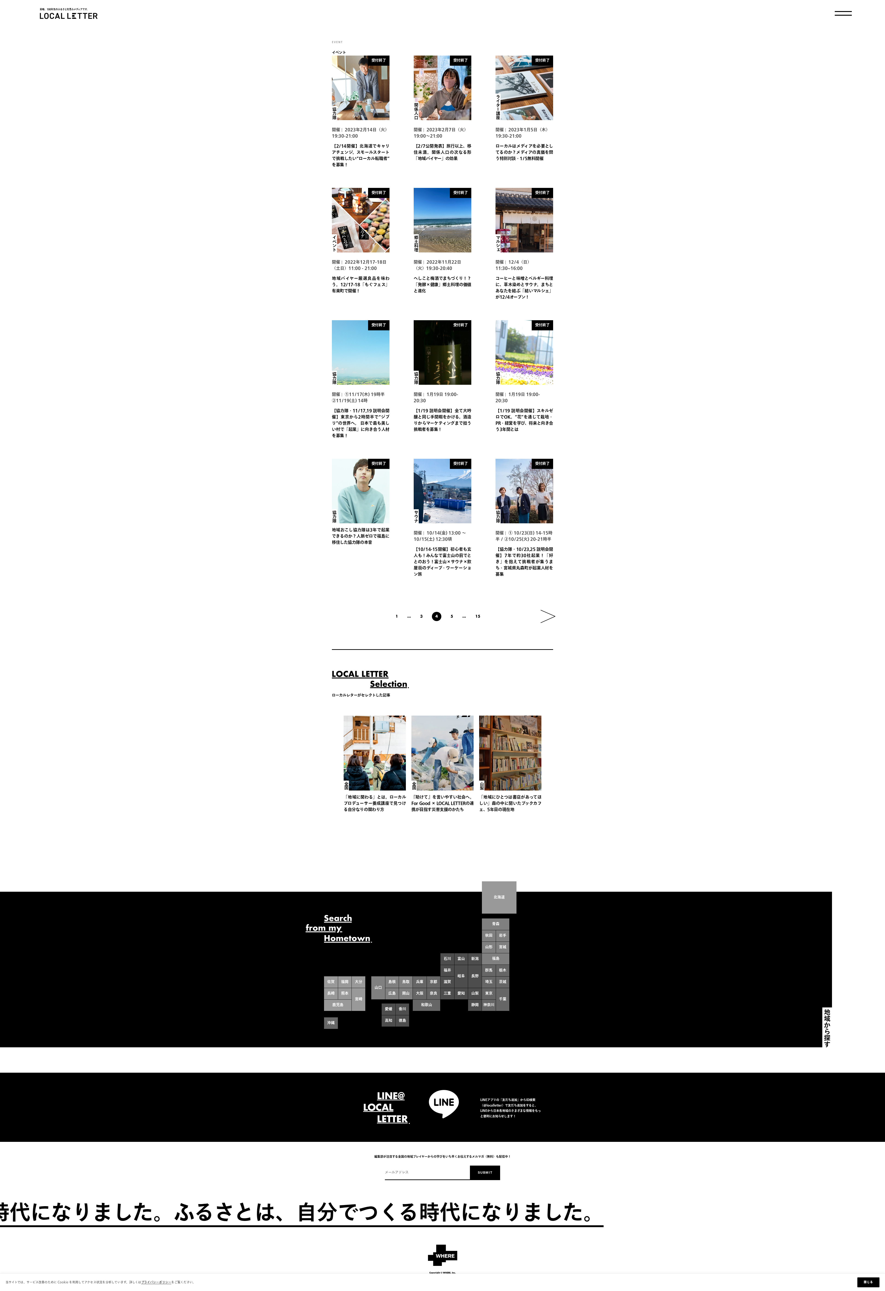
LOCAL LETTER (68, 16)
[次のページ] (547, 616)
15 (477, 616)
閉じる (868, 1282)
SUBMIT (485, 1172)
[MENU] (843, 13)
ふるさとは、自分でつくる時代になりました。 (593, 1214)
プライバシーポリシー (156, 1282)
